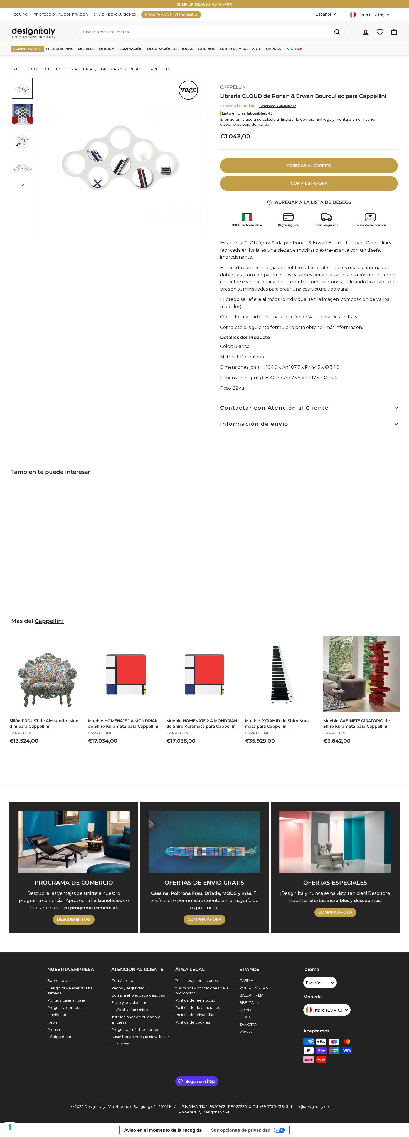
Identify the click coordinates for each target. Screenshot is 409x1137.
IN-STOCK (294, 49)
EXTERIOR (206, 49)
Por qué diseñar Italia (66, 1000)
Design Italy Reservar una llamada (70, 990)
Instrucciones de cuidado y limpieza (135, 1019)
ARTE (256, 49)
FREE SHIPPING (59, 49)
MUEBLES (86, 49)
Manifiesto (56, 1014)
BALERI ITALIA (251, 995)
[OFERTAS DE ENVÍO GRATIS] (204, 842)
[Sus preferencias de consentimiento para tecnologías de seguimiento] (9, 1127)
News (52, 1022)
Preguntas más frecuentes (135, 1029)
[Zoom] (119, 159)
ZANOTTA (248, 1024)
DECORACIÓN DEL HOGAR (170, 49)
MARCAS (273, 49)
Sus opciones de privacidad (240, 1130)
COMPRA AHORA (204, 919)
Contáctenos (123, 980)
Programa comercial (66, 1007)
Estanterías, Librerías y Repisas (104, 68)
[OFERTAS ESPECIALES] (335, 842)
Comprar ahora (309, 183)
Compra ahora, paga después (138, 995)
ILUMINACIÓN (131, 49)
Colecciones (46, 68)
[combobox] (211, 32)
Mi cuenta (120, 1044)
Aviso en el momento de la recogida (163, 1130)
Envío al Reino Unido (129, 1009)
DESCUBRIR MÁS (74, 919)
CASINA (246, 980)
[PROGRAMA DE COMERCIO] (74, 842)
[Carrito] (394, 32)
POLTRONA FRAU (255, 988)
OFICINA (106, 49)
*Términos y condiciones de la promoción (202, 990)
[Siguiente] (22, 183)
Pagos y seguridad (128, 988)
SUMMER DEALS (27, 49)
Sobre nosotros (61, 980)
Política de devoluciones (197, 1007)
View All (246, 1031)
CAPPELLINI (159, 68)
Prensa (53, 1029)
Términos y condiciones (196, 980)
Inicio (18, 68)
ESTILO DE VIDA (234, 49)
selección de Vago (299, 316)
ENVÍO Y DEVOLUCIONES (114, 14)
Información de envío (254, 424)
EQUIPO (21, 14)
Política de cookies (192, 1022)
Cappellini (49, 621)
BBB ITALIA (249, 1002)
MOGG (245, 1017)
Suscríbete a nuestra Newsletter (140, 1036)
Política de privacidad (195, 1014)
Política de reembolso (195, 1000)
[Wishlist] (380, 32)
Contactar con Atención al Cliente (274, 408)
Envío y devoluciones (130, 1002)
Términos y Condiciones (277, 106)
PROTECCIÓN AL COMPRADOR (61, 14)
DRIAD (245, 1009)
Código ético (59, 1036)
